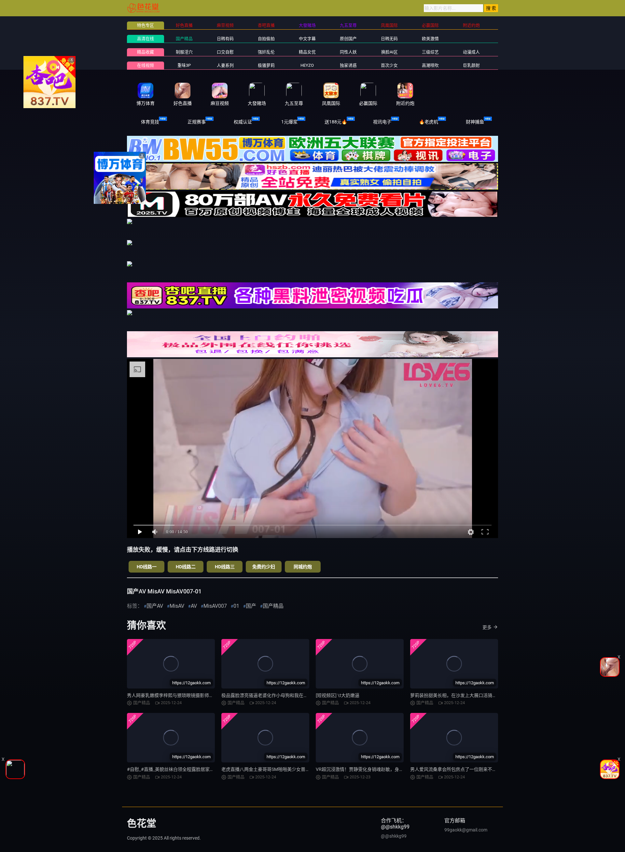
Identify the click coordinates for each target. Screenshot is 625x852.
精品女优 (307, 52)
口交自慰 (225, 52)
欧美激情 (430, 38)
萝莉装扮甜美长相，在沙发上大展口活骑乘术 (455, 695)
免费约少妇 (263, 566)
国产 (251, 606)
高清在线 (145, 38)
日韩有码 (225, 38)
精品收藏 (145, 52)
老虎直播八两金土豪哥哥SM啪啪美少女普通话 (267, 769)
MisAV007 (215, 606)
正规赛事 (197, 121)
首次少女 (389, 65)
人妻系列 (225, 65)
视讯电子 (382, 121)
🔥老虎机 (428, 121)
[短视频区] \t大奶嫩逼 (337, 695)
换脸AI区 (389, 52)
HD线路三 (225, 566)
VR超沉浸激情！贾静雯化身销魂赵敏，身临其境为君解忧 (373, 769)
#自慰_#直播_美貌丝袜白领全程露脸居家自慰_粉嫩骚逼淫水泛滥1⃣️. (195, 769)
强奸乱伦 (266, 52)
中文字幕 (307, 38)
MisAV (177, 606)
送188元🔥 (336, 121)
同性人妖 (348, 52)
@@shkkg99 (394, 836)
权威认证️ (243, 121)
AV (194, 606)
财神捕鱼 (475, 121)
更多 (487, 627)
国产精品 (184, 38)
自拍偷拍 (266, 38)
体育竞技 (150, 121)
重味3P (184, 65)
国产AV (154, 606)
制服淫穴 (184, 52)
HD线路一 (147, 566)
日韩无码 (389, 38)
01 (236, 606)
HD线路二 (186, 566)
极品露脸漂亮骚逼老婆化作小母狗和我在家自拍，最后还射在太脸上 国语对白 (299, 695)
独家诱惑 (348, 65)
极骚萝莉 (266, 65)
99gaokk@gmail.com (465, 829)
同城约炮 (303, 566)
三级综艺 (430, 52)
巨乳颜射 (471, 65)
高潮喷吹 (430, 65)
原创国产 (348, 38)
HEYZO (307, 65)
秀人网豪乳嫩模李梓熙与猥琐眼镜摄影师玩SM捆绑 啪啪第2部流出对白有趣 (202, 695)
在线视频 (145, 65)
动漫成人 (471, 52)
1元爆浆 (289, 121)
